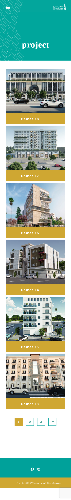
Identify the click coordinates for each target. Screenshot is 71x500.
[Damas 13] (35, 376)
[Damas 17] (35, 148)
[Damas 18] (35, 91)
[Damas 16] (35, 205)
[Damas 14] (35, 262)
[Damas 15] (35, 319)
